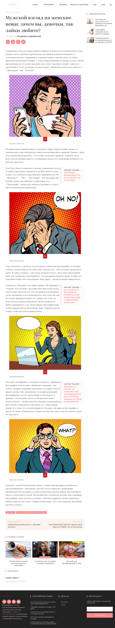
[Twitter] (13, 42)
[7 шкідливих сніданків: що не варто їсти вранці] (90, 31)
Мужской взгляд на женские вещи (31, 512)
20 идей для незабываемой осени (71, 562)
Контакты (64, 602)
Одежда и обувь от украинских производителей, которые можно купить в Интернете (73, 394)
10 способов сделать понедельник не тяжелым (18, 563)
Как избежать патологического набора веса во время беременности (103, 22)
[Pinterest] (18, 42)
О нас (63, 605)
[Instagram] (9, 602)
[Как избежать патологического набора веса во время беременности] (90, 21)
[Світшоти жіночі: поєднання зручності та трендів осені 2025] (90, 40)
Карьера (18, 557)
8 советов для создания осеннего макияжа (45, 562)
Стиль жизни (15, 12)
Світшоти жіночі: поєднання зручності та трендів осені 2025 (103, 40)
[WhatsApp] (23, 42)
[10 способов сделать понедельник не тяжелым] (18, 549)
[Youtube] (19, 602)
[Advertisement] (101, 81)
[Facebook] (8, 42)
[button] (111, 5)
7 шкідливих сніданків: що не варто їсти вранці (102, 32)
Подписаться (100, 615)
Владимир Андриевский (29, 36)
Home (8, 12)
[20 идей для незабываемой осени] (72, 549)
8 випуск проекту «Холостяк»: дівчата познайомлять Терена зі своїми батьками (43, 623)
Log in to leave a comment (15, 581)
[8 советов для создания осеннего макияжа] (45, 549)
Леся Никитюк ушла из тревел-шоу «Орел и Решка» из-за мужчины (65, 525)
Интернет (10, 512)
